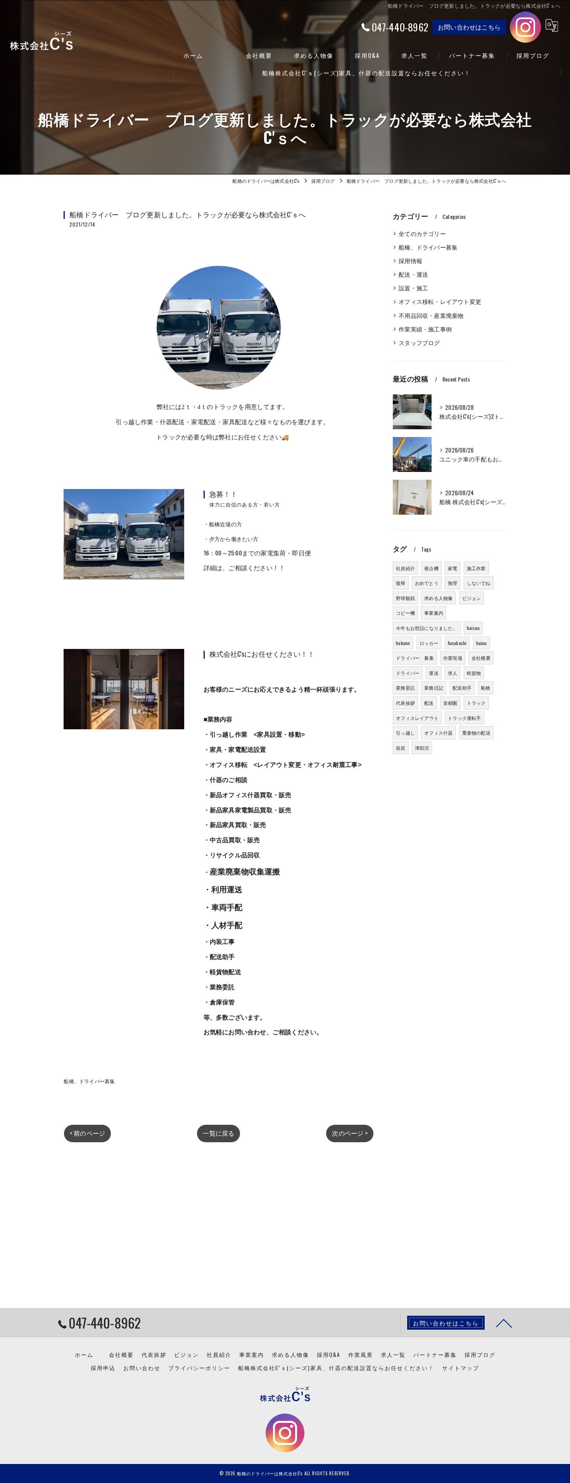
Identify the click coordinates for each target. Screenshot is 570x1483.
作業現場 (452, 657)
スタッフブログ (419, 342)
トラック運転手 (464, 718)
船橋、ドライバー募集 (89, 1081)
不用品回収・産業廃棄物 (431, 315)
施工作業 (476, 568)
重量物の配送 (476, 732)
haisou (473, 627)
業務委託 (405, 687)
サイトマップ (460, 1368)
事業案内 (433, 612)
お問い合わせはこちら (469, 27)
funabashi (457, 643)
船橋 (485, 687)
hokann (403, 643)
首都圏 (450, 702)
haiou (481, 643)
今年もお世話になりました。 (427, 627)
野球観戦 (405, 598)
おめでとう (427, 582)
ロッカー (429, 643)
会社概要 (481, 657)
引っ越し (405, 732)
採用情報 (410, 261)
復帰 (400, 582)
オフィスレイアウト (417, 718)
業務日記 (433, 687)
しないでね (479, 582)
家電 (452, 568)
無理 (452, 582)
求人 (452, 673)
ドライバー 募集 (415, 657)
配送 (429, 702)
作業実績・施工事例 (425, 329)
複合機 (431, 568)
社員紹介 (405, 568)
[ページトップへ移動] (504, 1322)
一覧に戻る (218, 1133)
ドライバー (408, 673)
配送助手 (462, 687)
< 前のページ (87, 1133)
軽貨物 (474, 673)
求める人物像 (438, 598)
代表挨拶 (405, 702)
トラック (476, 702)
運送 (433, 673)
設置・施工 (413, 288)
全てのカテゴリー (422, 233)
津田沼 (422, 747)
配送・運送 (413, 274)
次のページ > (349, 1133)
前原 (400, 747)
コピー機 (405, 612)
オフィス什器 (438, 732)
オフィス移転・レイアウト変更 (440, 301)
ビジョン (471, 598)
